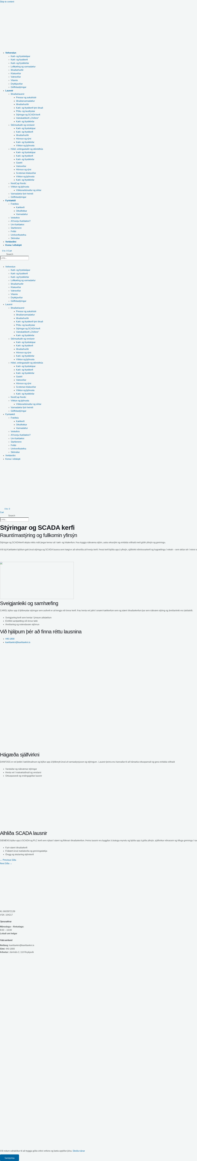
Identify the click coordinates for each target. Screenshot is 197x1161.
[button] (57, 53)
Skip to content (7, 2)
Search (9, 254)
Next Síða (6, 863)
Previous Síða (8, 860)
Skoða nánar (79, 1151)
